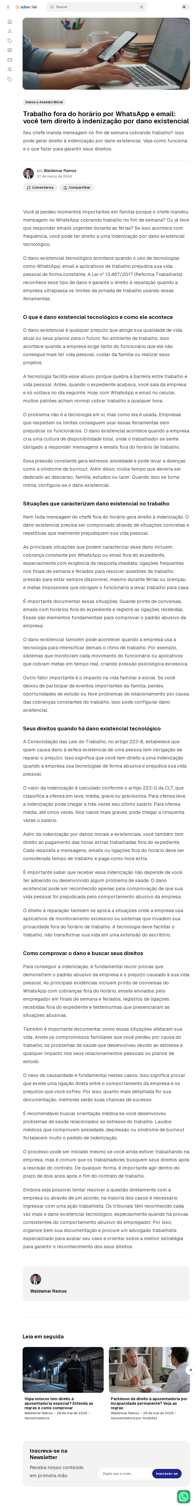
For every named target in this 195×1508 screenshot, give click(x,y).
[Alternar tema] (185, 6)
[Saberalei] (25, 7)
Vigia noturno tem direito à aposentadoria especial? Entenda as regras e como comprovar (58, 1403)
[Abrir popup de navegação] (8, 7)
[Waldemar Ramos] (28, 173)
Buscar (62, 7)
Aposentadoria (36, 1418)
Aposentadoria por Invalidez (134, 1418)
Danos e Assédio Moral (44, 102)
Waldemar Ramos (60, 170)
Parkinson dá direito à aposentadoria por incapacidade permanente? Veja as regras (149, 1403)
